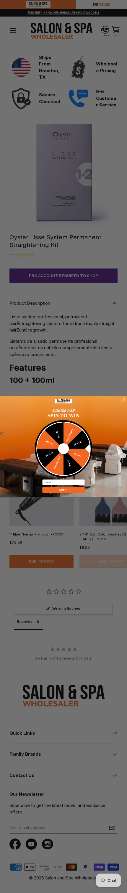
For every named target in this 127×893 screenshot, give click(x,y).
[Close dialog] (123, 399)
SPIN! (63, 490)
